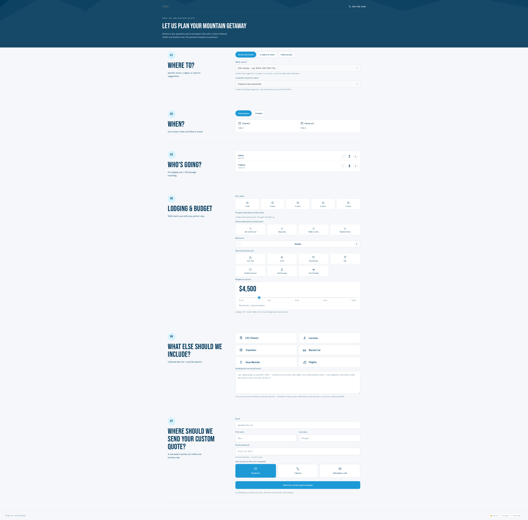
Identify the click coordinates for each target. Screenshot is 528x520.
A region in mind (267, 54)
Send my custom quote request (298, 485)
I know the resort (246, 54)
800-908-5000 (359, 6)
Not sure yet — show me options (252, 305)
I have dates (243, 113)
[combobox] (297, 68)
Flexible (258, 113)
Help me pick (286, 54)
